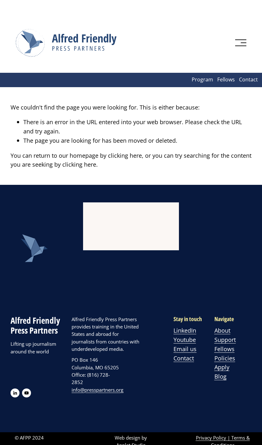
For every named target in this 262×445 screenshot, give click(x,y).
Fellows (226, 79)
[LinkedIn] (15, 392)
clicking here (125, 155)
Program (202, 79)
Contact (248, 79)
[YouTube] (26, 392)
